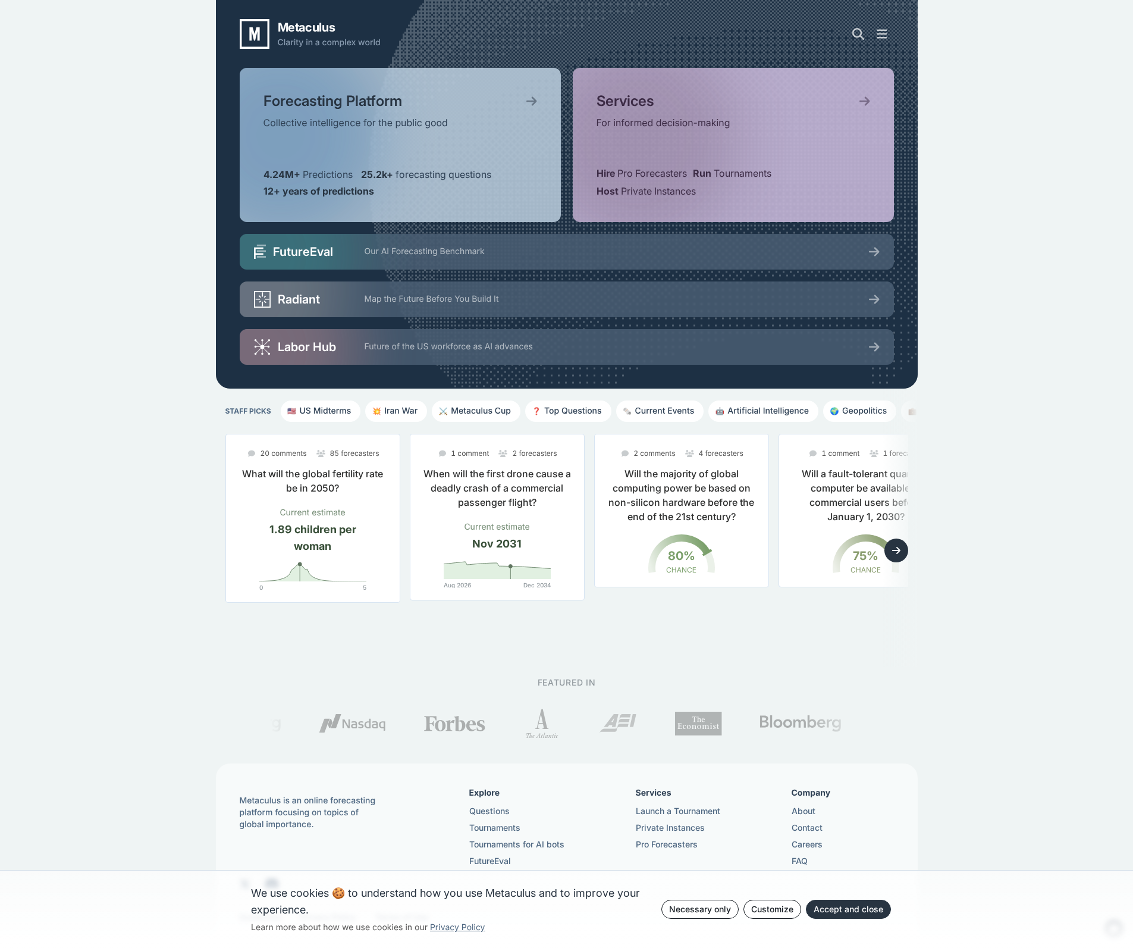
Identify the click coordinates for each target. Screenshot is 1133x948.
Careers (807, 844)
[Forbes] (422, 723)
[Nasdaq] (321, 723)
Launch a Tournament (678, 811)
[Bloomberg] (768, 723)
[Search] (858, 34)
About (803, 811)
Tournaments (494, 828)
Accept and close (848, 909)
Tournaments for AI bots (516, 844)
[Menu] (882, 34)
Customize (772, 909)
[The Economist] (666, 724)
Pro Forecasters (667, 844)
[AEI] (585, 723)
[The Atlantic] (510, 724)
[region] (566, 541)
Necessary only (700, 909)
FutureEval (490, 861)
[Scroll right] (896, 550)
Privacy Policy (457, 927)
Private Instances (670, 828)
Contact (807, 828)
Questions (489, 811)
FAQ (800, 861)
